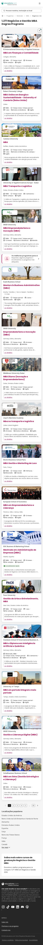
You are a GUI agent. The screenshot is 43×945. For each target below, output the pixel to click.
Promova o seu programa (10, 926)
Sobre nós (5, 922)
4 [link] (21, 805)
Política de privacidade (21, 940)
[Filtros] (39, 30)
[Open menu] (39, 3)
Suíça (4, 831)
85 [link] (33, 805)
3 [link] (17, 805)
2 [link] (13, 805)
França (4, 838)
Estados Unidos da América (12, 815)
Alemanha (5, 822)
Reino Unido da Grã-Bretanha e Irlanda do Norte (20, 819)
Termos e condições (8, 940)
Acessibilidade (33, 940)
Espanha (5, 828)
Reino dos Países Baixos (11, 835)
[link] (37, 806)
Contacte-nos (6, 930)
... (29, 805)
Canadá (4, 844)
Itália (3, 841)
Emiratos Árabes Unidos (11, 825)
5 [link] (25, 805)
